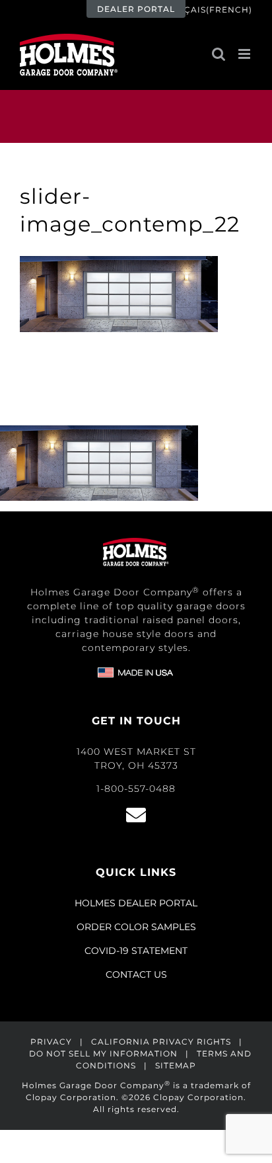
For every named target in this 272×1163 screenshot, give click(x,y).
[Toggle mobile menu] (245, 54)
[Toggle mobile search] (218, 54)
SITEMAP (175, 1065)
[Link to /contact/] (136, 815)
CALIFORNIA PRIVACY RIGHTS (161, 1042)
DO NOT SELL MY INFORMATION (103, 1053)
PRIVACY (51, 1042)
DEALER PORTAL (136, 9)
